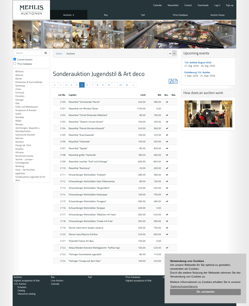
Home (59, 53)
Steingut (19, 100)
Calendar (157, 5)
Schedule (22, 287)
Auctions (67, 15)
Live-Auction (57, 280)
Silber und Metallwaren (26, 107)
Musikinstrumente (24, 156)
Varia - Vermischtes (25, 169)
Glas (17, 103)
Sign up (229, 5)
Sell (143, 15)
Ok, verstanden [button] (205, 291)
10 (109, 84)
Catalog (21, 290)
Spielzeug (20, 85)
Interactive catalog (26, 294)
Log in (217, 5)
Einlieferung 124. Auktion (197, 72)
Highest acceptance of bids (27, 280)
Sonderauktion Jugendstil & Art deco (30, 178)
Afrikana (19, 152)
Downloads (203, 5)
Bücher (18, 78)
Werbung (19, 166)
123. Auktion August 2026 (197, 62)
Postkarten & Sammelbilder (28, 82)
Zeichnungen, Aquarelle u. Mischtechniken (27, 129)
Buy (106, 15)
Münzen (19, 124)
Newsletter (173, 5)
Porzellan (19, 96)
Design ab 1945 (23, 145)
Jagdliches (20, 173)
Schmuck (19, 92)
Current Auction (24, 59)
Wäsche (19, 75)
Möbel (18, 121)
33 (120, 84)
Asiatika (19, 149)
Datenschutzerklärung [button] (184, 286)
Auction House (217, 15)
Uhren (18, 89)
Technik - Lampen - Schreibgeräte (24, 160)
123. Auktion (20, 284)
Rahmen (19, 138)
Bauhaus (19, 141)
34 (127, 84)
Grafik (18, 114)
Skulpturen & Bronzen (25, 110)
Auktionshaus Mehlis (31, 10)
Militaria (19, 71)
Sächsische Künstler (25, 134)
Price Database (180, 15)
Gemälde (19, 117)
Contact (188, 5)
